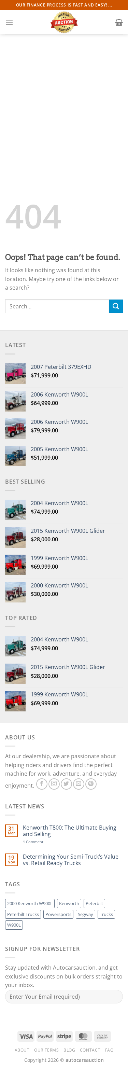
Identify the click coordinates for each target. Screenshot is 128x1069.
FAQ (109, 1050)
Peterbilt (94, 903)
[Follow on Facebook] (41, 784)
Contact (90, 1050)
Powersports (58, 914)
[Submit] (116, 306)
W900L (14, 925)
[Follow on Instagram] (54, 784)
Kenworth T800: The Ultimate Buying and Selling (69, 830)
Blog (69, 1050)
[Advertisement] (64, 102)
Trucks (106, 914)
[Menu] (9, 22)
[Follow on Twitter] (66, 784)
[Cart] (119, 22)
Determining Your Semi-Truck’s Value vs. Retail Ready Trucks (70, 859)
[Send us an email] (78, 784)
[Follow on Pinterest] (91, 784)
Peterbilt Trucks (23, 914)
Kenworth (69, 903)
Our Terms (46, 1050)
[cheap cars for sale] (64, 22)
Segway (85, 914)
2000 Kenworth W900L (30, 903)
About (22, 1050)
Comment (33, 841)
